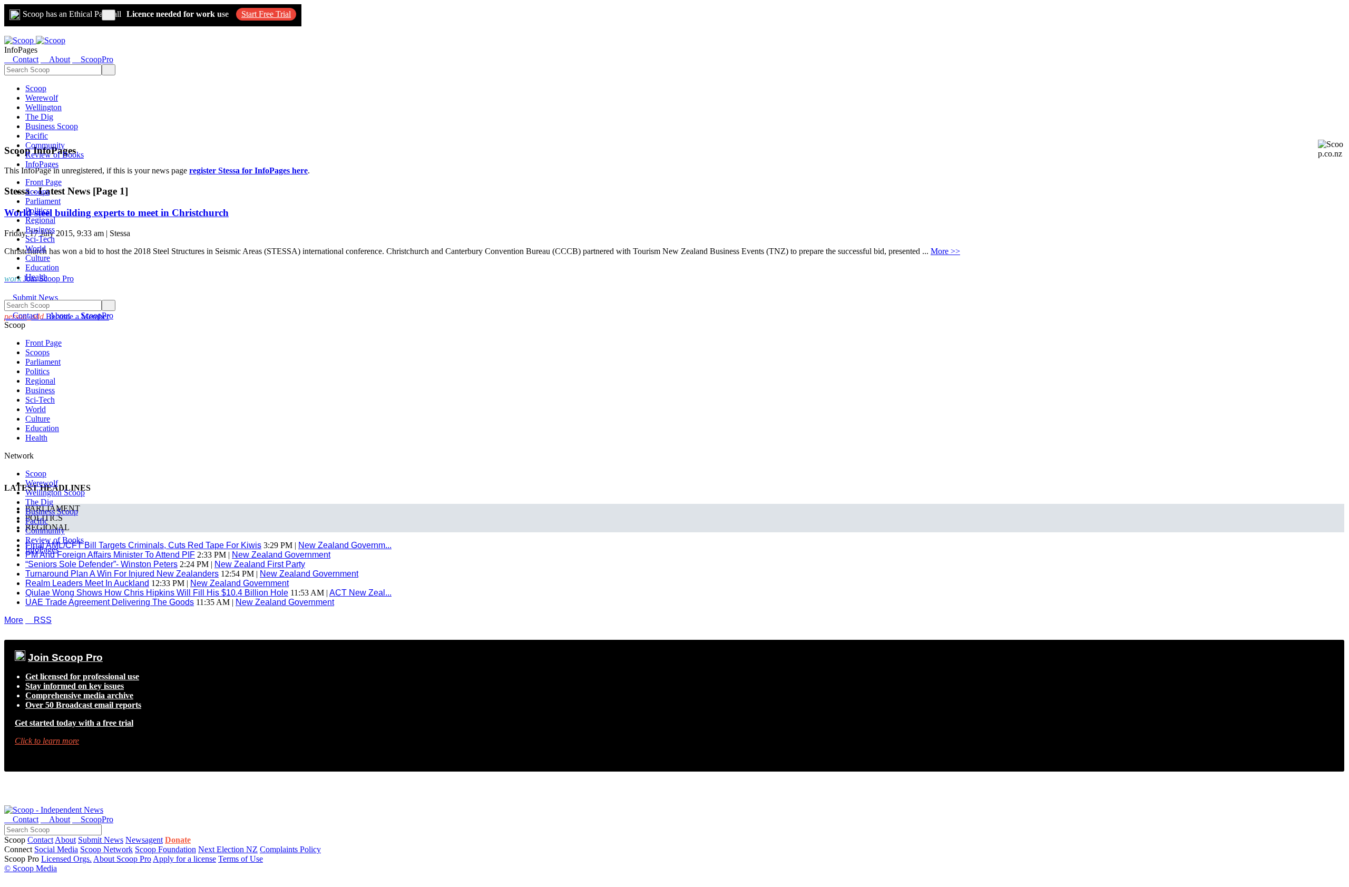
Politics (37, 210)
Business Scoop (51, 126)
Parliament (43, 201)
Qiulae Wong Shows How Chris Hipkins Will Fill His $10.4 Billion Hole (156, 592)
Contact (40, 839)
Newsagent (144, 839)
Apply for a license (184, 858)
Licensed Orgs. (66, 858)
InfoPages (41, 164)
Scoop (35, 88)
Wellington (43, 107)
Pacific (36, 135)
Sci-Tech (40, 239)
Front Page (43, 182)
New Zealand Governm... (345, 545)
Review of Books (54, 154)
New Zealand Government (309, 573)
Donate (178, 839)
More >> (945, 251)
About (65, 839)
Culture (37, 258)
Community (45, 145)
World (35, 248)
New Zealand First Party (259, 564)
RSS (38, 620)
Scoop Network (106, 849)
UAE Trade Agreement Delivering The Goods (109, 602)
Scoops (37, 191)
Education (42, 267)
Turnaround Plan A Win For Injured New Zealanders (122, 573)
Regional (40, 220)
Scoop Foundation (165, 849)
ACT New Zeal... (360, 592)
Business (40, 229)
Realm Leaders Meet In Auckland (87, 583)
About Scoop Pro (122, 858)
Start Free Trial (266, 13)
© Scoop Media (30, 868)
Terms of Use (240, 858)
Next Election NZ (228, 849)
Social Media (56, 849)
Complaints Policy (290, 849)
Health (36, 276)
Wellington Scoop (55, 492)
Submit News (100, 839)
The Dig (39, 116)
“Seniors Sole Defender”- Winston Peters (101, 564)
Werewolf (41, 97)
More (13, 620)
